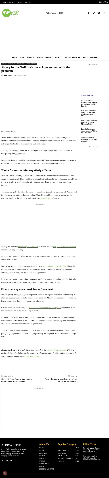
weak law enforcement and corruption (45, 308)
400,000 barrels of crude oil (64, 247)
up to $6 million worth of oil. (55, 266)
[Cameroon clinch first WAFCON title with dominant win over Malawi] (103, 113)
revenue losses (45, 198)
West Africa (31, 64)
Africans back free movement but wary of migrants (89, 139)
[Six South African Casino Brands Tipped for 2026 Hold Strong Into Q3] (103, 103)
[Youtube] (98, 13)
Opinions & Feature (16, 64)
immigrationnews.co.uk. (56, 350)
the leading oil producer (28, 247)
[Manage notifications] (5, 473)
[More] (68, 81)
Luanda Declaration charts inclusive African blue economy (89, 130)
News (4, 64)
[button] (104, 13)
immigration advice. (32, 356)
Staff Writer (8, 75)
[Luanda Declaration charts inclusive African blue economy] (103, 131)
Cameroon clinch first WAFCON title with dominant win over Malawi (88, 113)
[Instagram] (7, 460)
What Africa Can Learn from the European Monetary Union (89, 122)
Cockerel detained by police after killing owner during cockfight (61, 380)
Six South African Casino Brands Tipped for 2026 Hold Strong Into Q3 (89, 103)
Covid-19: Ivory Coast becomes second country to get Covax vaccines (16, 380)
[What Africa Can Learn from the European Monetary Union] (103, 123)
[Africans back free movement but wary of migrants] (103, 140)
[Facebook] (89, 13)
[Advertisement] (54, 36)
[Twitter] (93, 13)
